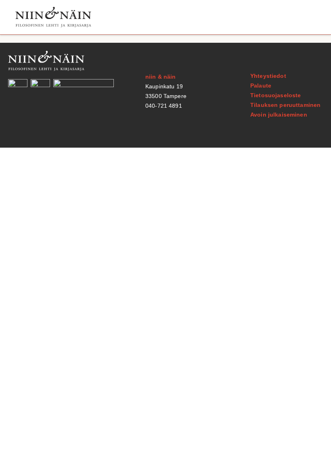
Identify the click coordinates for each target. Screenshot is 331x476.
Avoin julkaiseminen (278, 114)
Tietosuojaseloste (275, 95)
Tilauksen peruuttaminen (285, 105)
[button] (308, 17)
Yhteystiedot (268, 76)
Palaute (260, 85)
